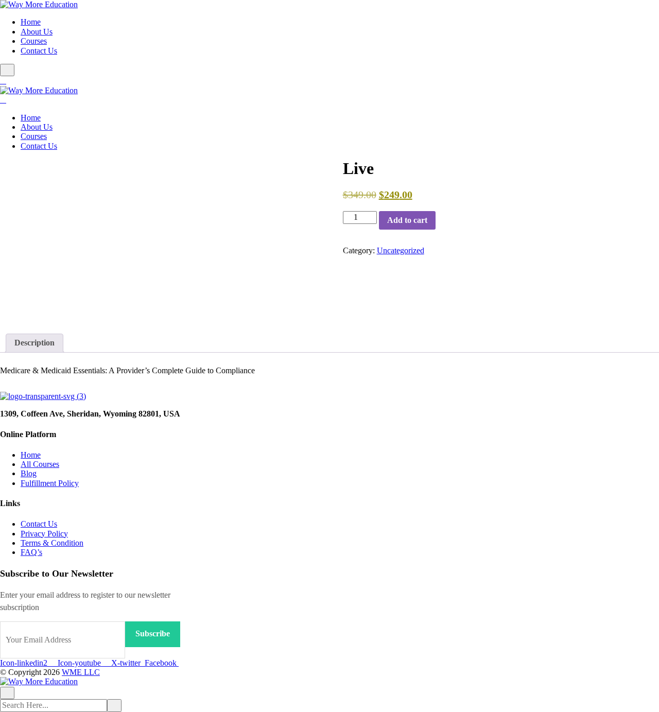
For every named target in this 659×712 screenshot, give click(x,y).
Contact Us (39, 50)
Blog (29, 473)
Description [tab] (34, 342)
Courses (34, 41)
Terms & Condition (52, 543)
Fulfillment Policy (50, 483)
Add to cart (407, 220)
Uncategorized (400, 250)
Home (31, 22)
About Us (37, 31)
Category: (359, 250)
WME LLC (81, 672)
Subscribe (152, 633)
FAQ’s (31, 552)
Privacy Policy (44, 533)
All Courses (40, 464)
